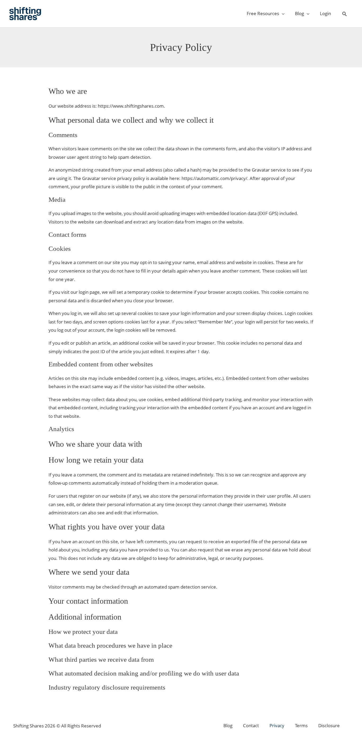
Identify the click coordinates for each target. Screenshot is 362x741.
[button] (344, 14)
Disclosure (329, 725)
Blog (227, 725)
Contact (251, 725)
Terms (301, 725)
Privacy (277, 725)
